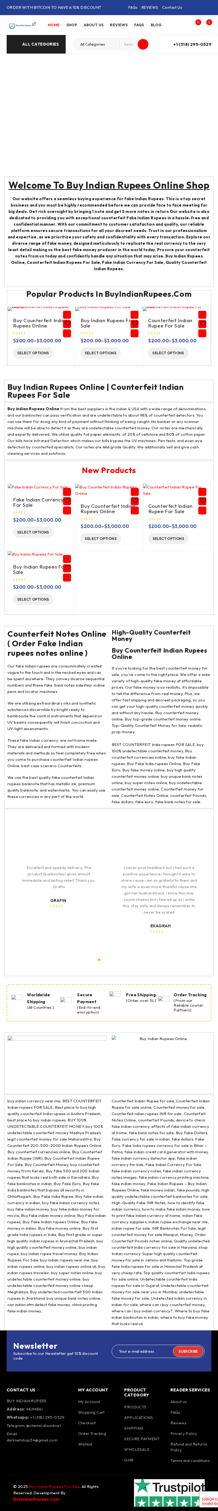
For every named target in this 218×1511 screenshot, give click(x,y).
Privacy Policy (183, 1433)
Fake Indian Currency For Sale (38, 502)
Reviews (178, 1422)
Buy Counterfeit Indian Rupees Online (40, 323)
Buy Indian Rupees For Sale (107, 323)
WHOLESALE (136, 1449)
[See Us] (40, 1455)
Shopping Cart (91, 1412)
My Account (89, 1401)
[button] (99, 959)
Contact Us (172, 7)
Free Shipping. (141, 994)
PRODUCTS (135, 1406)
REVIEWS (150, 7)
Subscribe (188, 1351)
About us (178, 1401)
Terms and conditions (190, 1460)
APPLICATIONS (138, 1417)
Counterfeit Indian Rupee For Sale (170, 323)
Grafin (58, 900)
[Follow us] (26, 1455)
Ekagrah (160, 925)
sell (169, 446)
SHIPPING (134, 1428)
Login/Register (184, 25)
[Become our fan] (12, 1455)
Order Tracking (190, 994)
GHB (128, 1459)
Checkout (87, 1422)
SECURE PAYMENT (142, 1438)
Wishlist (85, 1444)
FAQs (133, 7)
